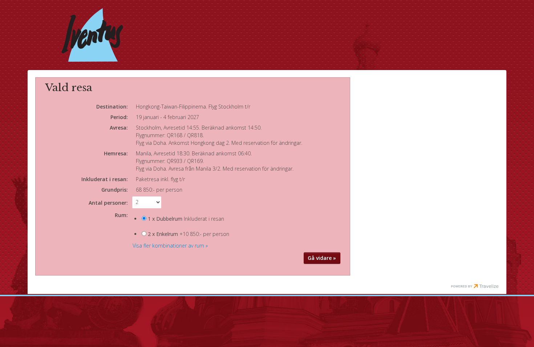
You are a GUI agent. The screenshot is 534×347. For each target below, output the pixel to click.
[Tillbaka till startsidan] (92, 34)
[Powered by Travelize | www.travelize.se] (475, 286)
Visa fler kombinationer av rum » (170, 245)
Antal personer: (108, 202)
